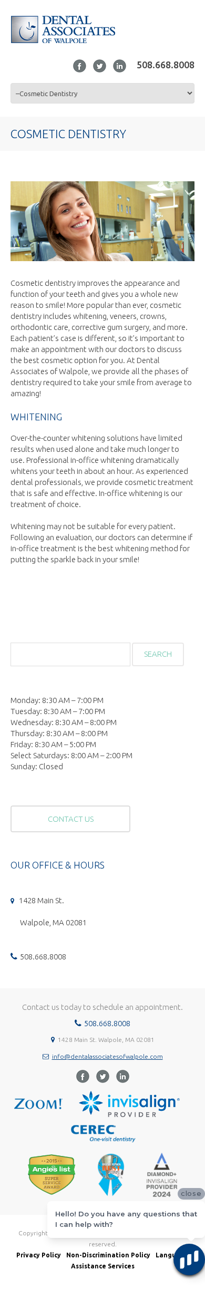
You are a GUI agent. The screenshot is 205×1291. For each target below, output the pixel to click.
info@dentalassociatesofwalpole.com (107, 1056)
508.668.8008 (165, 64)
